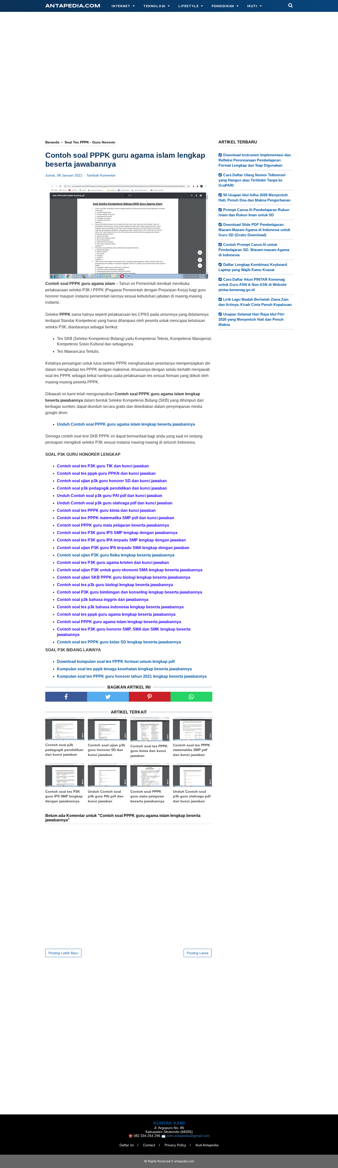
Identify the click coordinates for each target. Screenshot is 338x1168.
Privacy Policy (175, 1145)
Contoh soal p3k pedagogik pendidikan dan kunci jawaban (64, 749)
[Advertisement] (169, 95)
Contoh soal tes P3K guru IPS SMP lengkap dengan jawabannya (64, 796)
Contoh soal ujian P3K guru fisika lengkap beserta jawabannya (115, 555)
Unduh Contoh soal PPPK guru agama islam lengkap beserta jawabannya (126, 424)
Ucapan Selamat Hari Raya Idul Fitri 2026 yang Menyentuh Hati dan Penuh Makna (251, 319)
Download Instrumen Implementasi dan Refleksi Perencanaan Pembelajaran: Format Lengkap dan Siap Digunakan (254, 160)
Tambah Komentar (101, 175)
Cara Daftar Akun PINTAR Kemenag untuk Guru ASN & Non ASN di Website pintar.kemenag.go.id (252, 284)
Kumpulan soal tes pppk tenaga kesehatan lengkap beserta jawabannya (124, 669)
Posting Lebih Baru (63, 953)
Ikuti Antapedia (206, 1145)
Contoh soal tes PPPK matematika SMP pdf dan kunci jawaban (191, 750)
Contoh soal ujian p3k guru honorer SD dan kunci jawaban (106, 750)
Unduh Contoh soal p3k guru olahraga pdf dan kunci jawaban (192, 796)
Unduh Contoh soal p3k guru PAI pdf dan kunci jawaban (105, 796)
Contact (149, 1145)
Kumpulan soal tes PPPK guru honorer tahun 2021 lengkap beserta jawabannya (132, 676)
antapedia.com (72, 6)
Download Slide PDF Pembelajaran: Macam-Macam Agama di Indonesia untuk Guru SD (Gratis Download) (254, 229)
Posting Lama (197, 953)
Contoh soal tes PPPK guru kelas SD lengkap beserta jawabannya (119, 642)
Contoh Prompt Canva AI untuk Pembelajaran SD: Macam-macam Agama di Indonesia (253, 249)
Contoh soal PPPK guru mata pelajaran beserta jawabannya (147, 796)
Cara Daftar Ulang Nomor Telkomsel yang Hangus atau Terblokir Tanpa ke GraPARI (251, 180)
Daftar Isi (127, 1145)
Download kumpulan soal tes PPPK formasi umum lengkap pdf (116, 661)
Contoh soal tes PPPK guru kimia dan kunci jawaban (149, 751)
